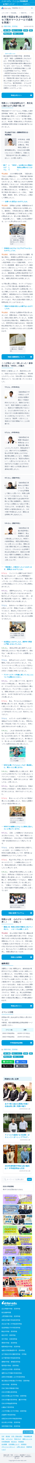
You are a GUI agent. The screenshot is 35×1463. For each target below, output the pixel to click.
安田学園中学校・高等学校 (11, 1426)
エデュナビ (9, 1439)
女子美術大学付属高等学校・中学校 (14, 1354)
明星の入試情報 (16, 957)
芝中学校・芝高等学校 (9, 1339)
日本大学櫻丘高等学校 (9, 1392)
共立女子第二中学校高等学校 (12, 1324)
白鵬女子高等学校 (8, 1407)
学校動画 (21, 1442)
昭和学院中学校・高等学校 (11, 1347)
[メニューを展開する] (31, 8)
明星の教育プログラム (16, 913)
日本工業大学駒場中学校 (10, 1388)
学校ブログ (17, 1439)
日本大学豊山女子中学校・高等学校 (14, 1396)
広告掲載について (14, 1444)
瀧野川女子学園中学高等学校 (12, 1373)
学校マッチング (9, 4)
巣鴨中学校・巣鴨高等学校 (11, 1362)
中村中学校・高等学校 (9, 1384)
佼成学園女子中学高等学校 (11, 1328)
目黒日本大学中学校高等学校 (12, 1419)
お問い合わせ (21, 1447)
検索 (29, 1179)
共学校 (25, 30)
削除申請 (29, 1447)
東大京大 (14, 1442)
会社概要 (4, 1444)
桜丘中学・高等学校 (9, 1335)
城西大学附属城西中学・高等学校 (13, 1350)
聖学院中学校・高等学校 (10, 1365)
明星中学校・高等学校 (11, 26)
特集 (3, 1439)
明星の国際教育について (16, 357)
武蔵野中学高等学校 (9, 1415)
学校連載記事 (28, 1436)
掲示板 (8, 1436)
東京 (31, 30)
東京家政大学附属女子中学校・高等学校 (16, 1381)
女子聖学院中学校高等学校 (11, 1358)
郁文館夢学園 (6, 1312)
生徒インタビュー (18, 33)
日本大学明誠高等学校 (9, 1403)
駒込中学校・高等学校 (9, 1331)
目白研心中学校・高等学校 (11, 1422)
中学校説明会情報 (16, 1043)
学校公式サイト (16, 95)
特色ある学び (7, 33)
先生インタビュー (17, 30)
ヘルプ (4, 1449)
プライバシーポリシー (8, 1447)
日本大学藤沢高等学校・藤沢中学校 (14, 1400)
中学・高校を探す (16, 1436)
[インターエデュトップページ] (17, 1303)
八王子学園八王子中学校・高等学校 (14, 1411)
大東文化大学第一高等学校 (11, 1369)
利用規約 (23, 1444)
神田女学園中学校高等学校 (11, 1320)
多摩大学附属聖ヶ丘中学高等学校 (13, 1377)
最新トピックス (27, 1439)
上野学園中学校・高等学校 (11, 1316)
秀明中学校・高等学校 (9, 1343)
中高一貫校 (7, 30)
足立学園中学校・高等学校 (11, 1309)
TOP (3, 1436)
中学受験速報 (6, 1442)
